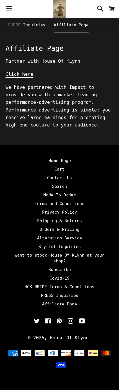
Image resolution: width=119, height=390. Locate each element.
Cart (59, 169)
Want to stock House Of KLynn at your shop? (59, 258)
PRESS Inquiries (26, 24)
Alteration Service (59, 237)
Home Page (59, 160)
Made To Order (59, 195)
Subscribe (59, 269)
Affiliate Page (71, 24)
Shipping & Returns (59, 220)
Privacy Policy (59, 212)
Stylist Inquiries (59, 246)
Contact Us (59, 177)
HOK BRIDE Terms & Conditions (59, 286)
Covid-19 (59, 278)
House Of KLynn (69, 337)
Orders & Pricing (59, 229)
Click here (19, 74)
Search (59, 186)
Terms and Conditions (59, 203)
